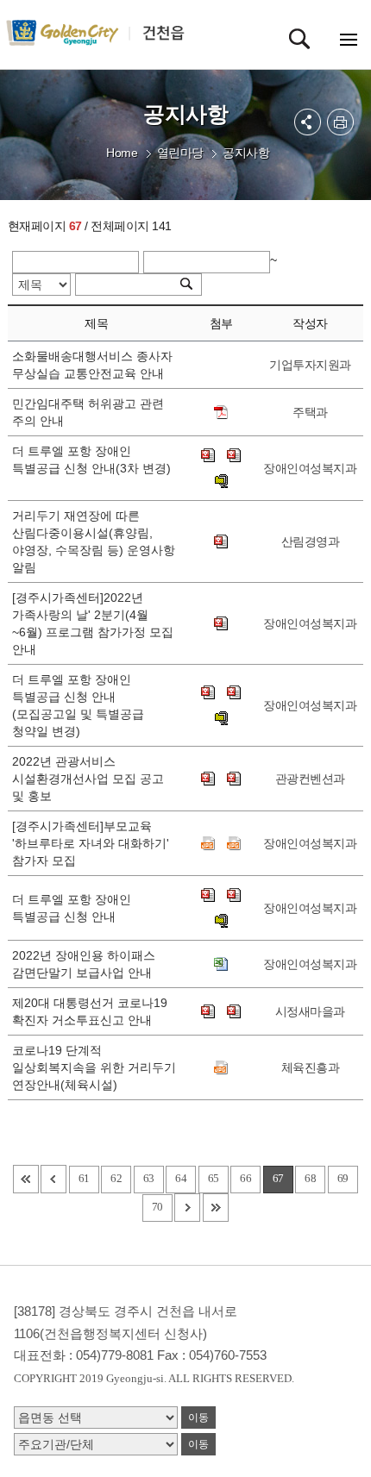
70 (157, 1206)
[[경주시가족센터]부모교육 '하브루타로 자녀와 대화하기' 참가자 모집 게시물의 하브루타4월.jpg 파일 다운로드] (208, 843)
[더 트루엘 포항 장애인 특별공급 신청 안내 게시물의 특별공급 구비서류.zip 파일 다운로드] (221, 921)
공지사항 (246, 153)
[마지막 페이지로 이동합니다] (216, 1207)
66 (245, 1178)
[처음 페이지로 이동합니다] (26, 1179)
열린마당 (180, 153)
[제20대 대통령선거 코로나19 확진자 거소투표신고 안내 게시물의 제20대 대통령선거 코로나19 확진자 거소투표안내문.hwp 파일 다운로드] (208, 1011)
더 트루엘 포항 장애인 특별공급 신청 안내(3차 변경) (91, 468)
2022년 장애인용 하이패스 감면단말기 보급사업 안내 (85, 963)
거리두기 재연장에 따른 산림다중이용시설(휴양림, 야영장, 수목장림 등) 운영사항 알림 (93, 541)
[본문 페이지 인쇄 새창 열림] (340, 122)
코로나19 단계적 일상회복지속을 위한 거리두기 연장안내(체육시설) (94, 1067)
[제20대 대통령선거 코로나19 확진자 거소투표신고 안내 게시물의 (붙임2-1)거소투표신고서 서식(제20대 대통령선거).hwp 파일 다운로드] (234, 1011)
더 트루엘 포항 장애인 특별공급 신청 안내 (71, 907)
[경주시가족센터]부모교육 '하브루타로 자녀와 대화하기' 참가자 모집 (90, 843)
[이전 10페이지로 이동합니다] (53, 1179)
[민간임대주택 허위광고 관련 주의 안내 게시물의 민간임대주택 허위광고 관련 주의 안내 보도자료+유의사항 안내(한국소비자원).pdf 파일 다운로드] (221, 412)
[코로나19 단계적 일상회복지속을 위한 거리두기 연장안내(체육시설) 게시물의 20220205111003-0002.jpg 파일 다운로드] (221, 1067)
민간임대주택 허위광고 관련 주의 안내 (88, 412)
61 (84, 1178)
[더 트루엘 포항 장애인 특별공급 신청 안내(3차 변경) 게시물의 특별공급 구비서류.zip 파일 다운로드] (221, 481)
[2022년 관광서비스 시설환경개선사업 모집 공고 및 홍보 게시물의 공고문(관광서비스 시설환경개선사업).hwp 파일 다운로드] (208, 779)
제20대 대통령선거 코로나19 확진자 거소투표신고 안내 (89, 1011)
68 (310, 1178)
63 (148, 1178)
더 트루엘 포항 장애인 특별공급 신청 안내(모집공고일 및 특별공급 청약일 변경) (78, 705)
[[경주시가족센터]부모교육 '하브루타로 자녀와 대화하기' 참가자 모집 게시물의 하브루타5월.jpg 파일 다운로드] (234, 843)
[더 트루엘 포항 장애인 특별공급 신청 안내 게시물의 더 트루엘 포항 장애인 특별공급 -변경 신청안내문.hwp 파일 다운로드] (208, 895)
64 (180, 1178)
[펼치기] (307, 122)
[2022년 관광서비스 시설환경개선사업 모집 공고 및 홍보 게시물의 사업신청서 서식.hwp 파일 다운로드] (234, 779)
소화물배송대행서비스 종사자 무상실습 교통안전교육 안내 (92, 364)
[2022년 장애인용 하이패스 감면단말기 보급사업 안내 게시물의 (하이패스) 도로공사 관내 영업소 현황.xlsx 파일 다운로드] (221, 964)
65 (213, 1178)
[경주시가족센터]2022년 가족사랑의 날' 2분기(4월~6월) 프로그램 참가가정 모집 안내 (92, 623)
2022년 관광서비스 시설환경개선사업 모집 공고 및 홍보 (88, 778)
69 (343, 1178)
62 (116, 1178)
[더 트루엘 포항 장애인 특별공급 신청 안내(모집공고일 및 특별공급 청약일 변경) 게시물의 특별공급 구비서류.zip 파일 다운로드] (221, 718)
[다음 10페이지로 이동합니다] (187, 1207)
